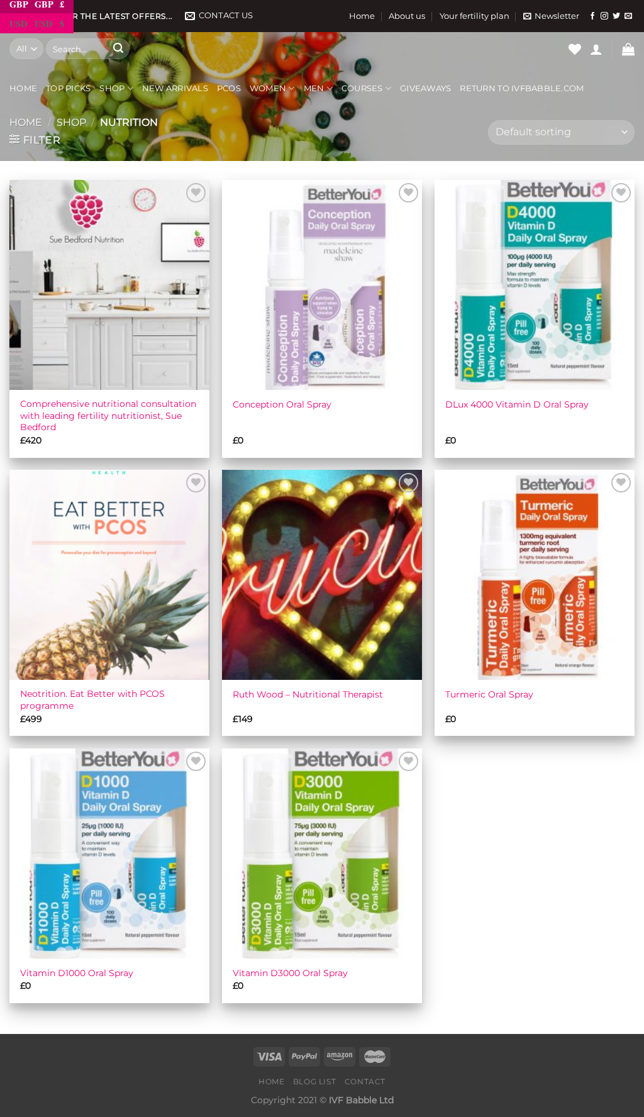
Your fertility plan (474, 16)
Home (362, 16)
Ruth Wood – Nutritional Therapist (308, 694)
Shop (112, 88)
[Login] (596, 49)
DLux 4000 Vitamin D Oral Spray (517, 404)
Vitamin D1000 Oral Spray (76, 973)
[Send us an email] (628, 16)
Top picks (68, 88)
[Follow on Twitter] (616, 16)
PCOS (229, 88)
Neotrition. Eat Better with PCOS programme (92, 699)
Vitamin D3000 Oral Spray (290, 973)
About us (407, 16)
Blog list (314, 1081)
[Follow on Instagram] (604, 16)
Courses (362, 88)
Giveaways (425, 88)
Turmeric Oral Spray (489, 694)
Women (268, 88)
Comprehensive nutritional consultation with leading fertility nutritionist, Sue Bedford (108, 415)
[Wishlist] (575, 49)
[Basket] (628, 49)
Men (314, 88)
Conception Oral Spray (282, 404)
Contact (365, 1081)
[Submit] (118, 49)
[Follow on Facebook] (592, 16)
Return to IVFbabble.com (522, 88)
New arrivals (175, 88)
